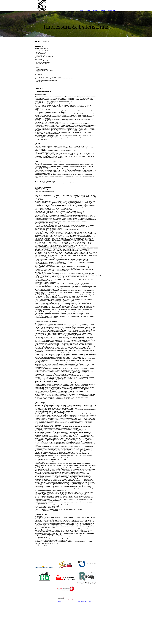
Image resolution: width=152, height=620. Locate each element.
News (88, 10)
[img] (76, 24)
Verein (81, 10)
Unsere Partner (112, 10)
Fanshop (103, 10)
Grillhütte (95, 10)
